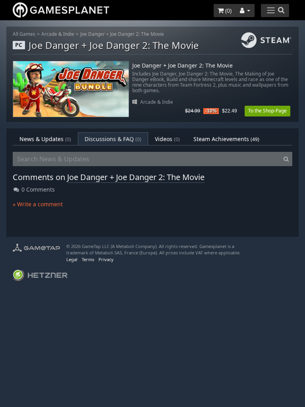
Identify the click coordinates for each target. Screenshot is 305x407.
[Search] (286, 159)
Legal (71, 259)
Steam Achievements (226, 139)
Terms (88, 259)
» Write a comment (38, 204)
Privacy (106, 259)
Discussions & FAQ (113, 139)
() (228, 10)
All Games (24, 34)
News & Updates (45, 139)
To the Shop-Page (267, 110)
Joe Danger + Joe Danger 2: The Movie (122, 34)
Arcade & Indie (57, 34)
